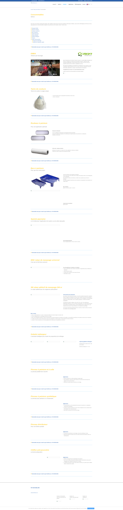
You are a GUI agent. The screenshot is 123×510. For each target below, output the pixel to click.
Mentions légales (80, 0)
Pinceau (33, 37)
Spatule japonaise (35, 33)
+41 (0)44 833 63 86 (35, 491)
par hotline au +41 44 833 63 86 (51, 47)
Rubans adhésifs (35, 35)
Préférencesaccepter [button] (91, 508)
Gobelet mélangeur (35, 36)
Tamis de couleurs (35, 29)
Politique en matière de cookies (88, 0)
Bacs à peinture (35, 32)
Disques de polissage (37, 40)
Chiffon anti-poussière (36, 39)
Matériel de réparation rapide (38, 42)
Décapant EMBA (35, 28)
